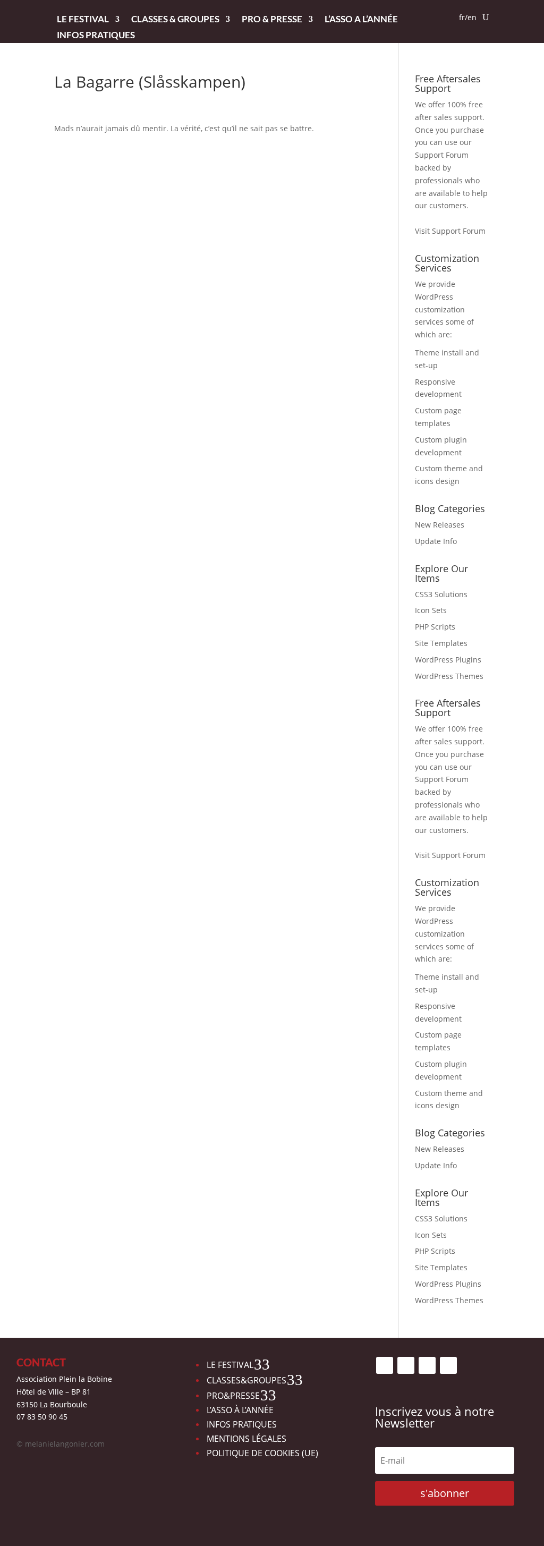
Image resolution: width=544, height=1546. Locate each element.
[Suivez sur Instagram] (405, 1365)
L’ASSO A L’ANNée (361, 19)
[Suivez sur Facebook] (384, 1365)
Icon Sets (431, 610)
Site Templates (441, 643)
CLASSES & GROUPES (175, 19)
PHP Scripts (435, 627)
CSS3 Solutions (441, 594)
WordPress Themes (449, 676)
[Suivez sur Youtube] (427, 1365)
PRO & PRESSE (272, 19)
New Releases (439, 525)
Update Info (436, 541)
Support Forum (442, 155)
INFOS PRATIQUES (96, 35)
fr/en (468, 18)
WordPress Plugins (448, 660)
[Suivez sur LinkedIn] (448, 1365)
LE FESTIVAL (83, 19)
